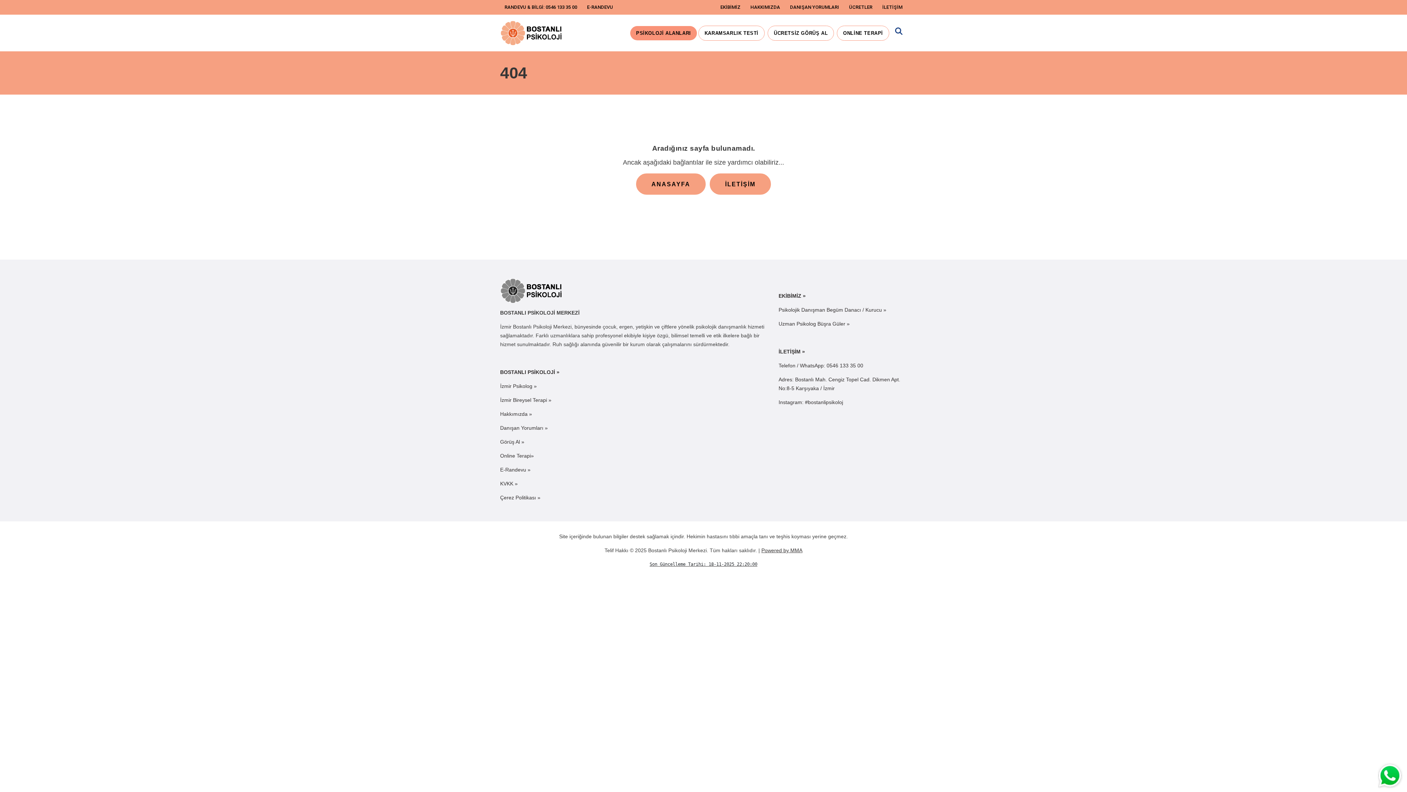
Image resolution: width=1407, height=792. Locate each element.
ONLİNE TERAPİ (863, 33)
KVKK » (509, 484)
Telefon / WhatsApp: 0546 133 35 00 (821, 365)
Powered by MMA (781, 550)
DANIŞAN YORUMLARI (814, 7)
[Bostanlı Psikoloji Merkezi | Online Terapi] (532, 33)
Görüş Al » (512, 442)
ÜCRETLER (860, 7)
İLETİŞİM (892, 7)
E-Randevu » (515, 470)
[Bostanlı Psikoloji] (532, 290)
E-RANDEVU (600, 7)
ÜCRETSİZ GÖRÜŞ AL (801, 33)
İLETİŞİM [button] (740, 184)
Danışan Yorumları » (524, 428)
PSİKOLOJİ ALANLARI (663, 33)
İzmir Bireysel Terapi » (525, 400)
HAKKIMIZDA (765, 7)
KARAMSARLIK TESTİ (731, 33)
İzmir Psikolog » (518, 386)
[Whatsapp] (1390, 775)
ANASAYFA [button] (670, 184)
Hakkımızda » (516, 414)
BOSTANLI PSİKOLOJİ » (530, 372)
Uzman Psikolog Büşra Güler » (814, 324)
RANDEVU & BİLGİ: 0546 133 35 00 (541, 7)
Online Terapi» (517, 456)
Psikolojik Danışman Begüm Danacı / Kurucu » (832, 310)
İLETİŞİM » (792, 352)
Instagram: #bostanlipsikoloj (811, 402)
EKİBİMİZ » (792, 296)
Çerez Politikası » (520, 497)
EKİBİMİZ (730, 7)
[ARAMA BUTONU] (899, 33)
